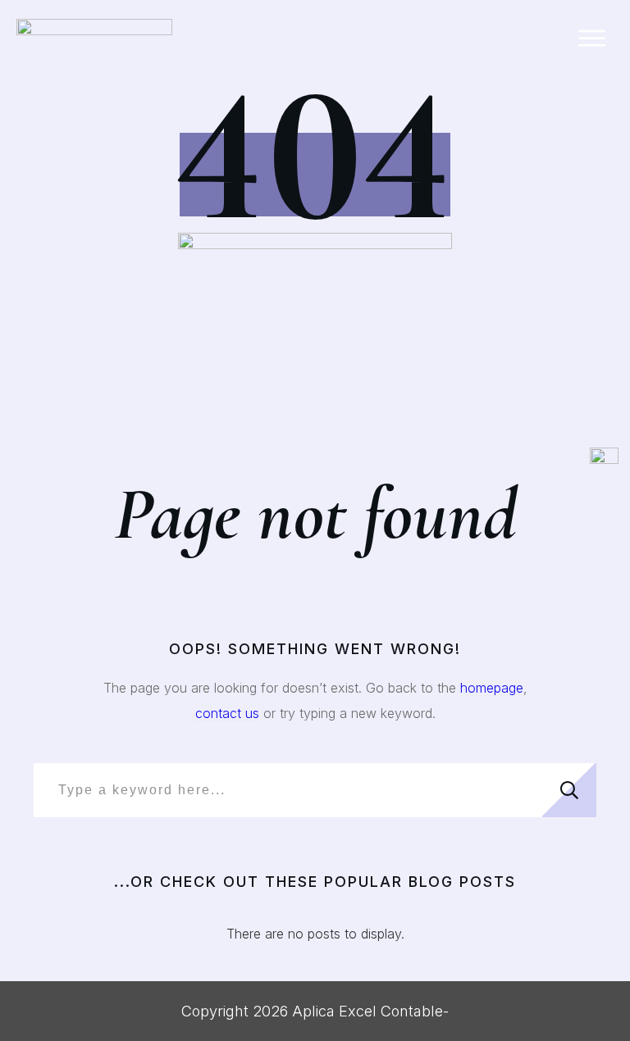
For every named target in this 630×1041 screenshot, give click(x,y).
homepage (491, 688)
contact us (227, 713)
